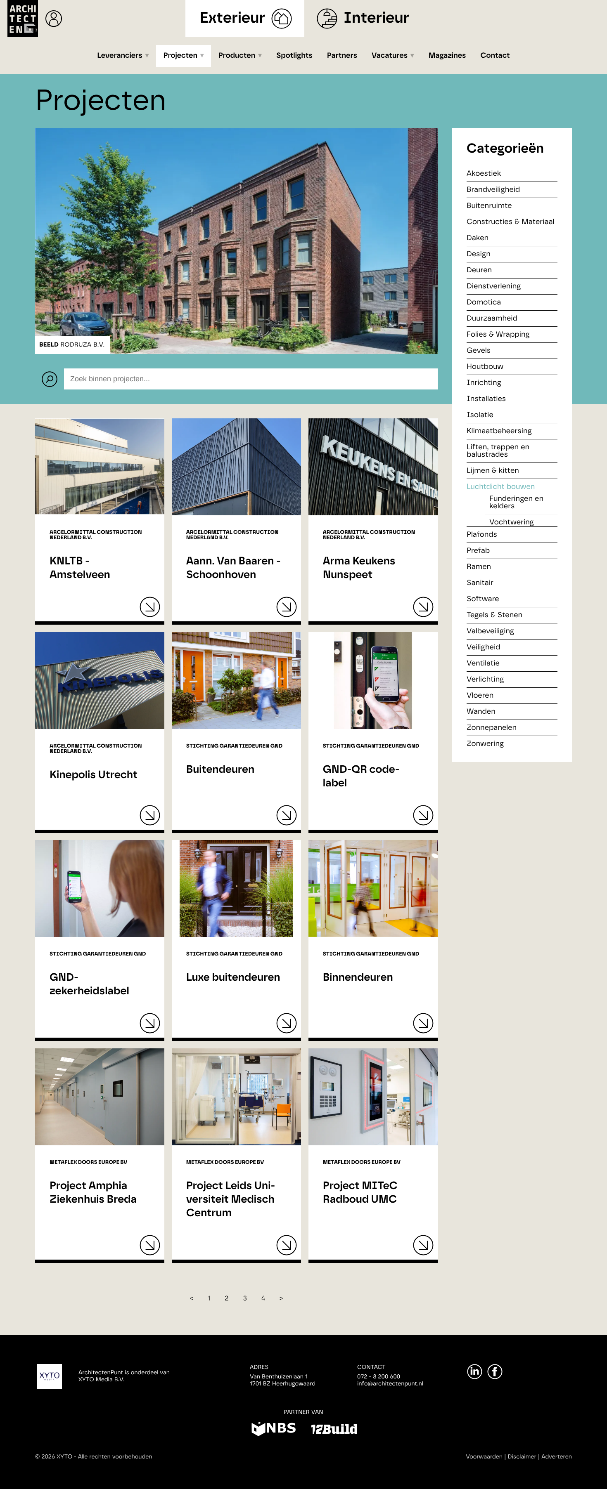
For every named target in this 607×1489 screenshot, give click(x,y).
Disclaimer (522, 1457)
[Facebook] (495, 1371)
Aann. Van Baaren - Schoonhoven (233, 568)
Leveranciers (119, 55)
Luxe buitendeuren (233, 977)
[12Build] (334, 1430)
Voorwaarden (484, 1457)
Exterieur (233, 18)
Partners (342, 55)
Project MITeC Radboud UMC (360, 1193)
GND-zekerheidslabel (89, 984)
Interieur (376, 18)
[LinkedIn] (475, 1371)
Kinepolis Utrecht (94, 775)
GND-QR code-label (361, 777)
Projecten (181, 55)
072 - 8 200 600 (378, 1377)
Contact (495, 55)
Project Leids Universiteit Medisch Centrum (230, 1200)
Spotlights (294, 55)
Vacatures (390, 55)
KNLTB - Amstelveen (80, 568)
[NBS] (273, 1430)
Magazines (447, 55)
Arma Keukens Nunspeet (359, 568)
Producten (237, 55)
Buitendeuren (220, 770)
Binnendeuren (358, 977)
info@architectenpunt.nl (390, 1384)
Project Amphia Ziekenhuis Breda (93, 1193)
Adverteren (556, 1457)
